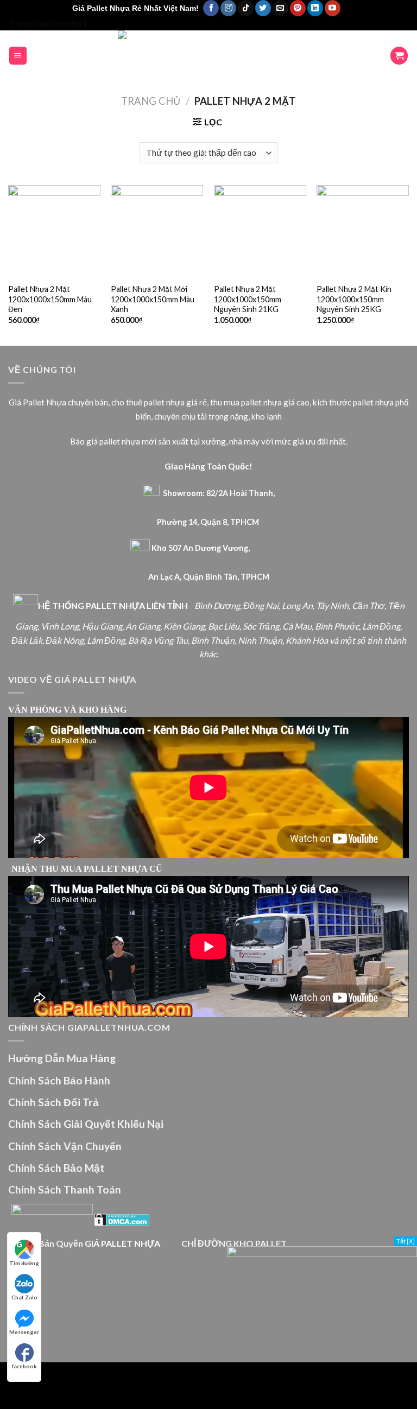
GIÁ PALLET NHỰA (122, 1243)
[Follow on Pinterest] (298, 8)
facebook (24, 1366)
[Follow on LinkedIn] (315, 8)
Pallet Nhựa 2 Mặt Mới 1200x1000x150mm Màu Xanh (152, 299)
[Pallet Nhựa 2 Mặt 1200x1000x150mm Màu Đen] (54, 231)
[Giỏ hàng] (399, 56)
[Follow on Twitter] (263, 8)
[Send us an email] (280, 8)
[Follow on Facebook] (211, 8)
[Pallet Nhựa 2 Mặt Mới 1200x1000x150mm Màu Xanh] (157, 231)
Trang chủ (150, 101)
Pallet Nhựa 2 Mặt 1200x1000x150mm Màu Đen (50, 299)
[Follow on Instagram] (228, 8)
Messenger (24, 1332)
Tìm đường (24, 1263)
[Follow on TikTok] (246, 8)
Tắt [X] (405, 1241)
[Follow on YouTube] (332, 8)
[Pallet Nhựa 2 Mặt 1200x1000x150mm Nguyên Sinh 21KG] (260, 231)
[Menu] (18, 56)
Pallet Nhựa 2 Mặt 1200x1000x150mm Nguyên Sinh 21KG (247, 299)
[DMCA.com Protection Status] (121, 1219)
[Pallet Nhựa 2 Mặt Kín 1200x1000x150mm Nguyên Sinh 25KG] (363, 231)
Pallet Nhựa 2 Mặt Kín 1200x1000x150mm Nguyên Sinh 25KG (354, 299)
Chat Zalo (24, 1297)
